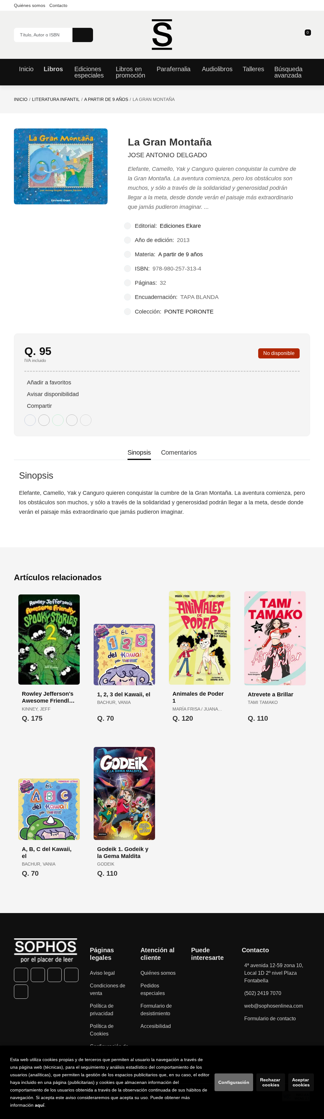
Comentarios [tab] (179, 452)
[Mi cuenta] (308, 34)
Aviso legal (102, 973)
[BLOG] (21, 992)
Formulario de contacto (270, 1018)
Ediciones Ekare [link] (180, 226)
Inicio (21, 99)
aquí (39, 1105)
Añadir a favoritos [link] (49, 382)
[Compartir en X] (44, 420)
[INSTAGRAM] (54, 975)
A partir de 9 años (106, 99)
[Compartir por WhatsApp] (58, 420)
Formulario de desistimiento (156, 1009)
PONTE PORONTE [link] (189, 311)
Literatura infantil (56, 99)
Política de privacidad (102, 1009)
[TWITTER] (38, 975)
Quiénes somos (29, 5)
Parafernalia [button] (173, 68)
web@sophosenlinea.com (273, 1006)
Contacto (58, 5)
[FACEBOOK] (21, 975)
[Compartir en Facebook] (30, 420)
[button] (305, 34)
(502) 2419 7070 (262, 993)
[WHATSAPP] (71, 975)
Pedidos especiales (152, 989)
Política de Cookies (102, 1029)
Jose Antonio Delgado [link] (167, 155)
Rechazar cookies (270, 1082)
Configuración (233, 1082)
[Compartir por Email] (72, 420)
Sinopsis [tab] (139, 452)
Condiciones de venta (107, 989)
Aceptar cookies (301, 1082)
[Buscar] (82, 35)
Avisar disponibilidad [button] (53, 394)
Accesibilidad (155, 1026)
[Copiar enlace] (85, 420)
